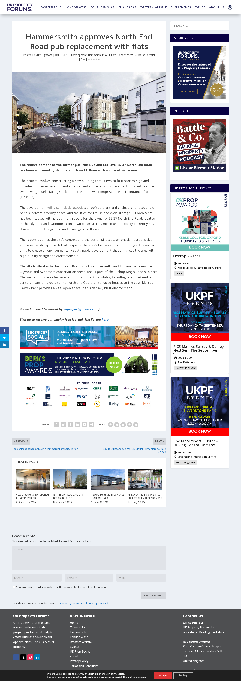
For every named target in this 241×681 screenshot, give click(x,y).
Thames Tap (78, 627)
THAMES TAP (127, 7)
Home (74, 622)
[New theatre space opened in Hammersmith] (33, 479)
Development (79, 55)
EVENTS (200, 7)
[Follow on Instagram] (30, 657)
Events (74, 646)
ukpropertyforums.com (80, 309)
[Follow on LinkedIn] (37, 657)
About (74, 656)
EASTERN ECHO (51, 7)
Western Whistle (81, 642)
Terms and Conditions (84, 666)
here (105, 319)
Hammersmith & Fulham (102, 55)
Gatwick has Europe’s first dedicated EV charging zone (145, 496)
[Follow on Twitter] (23, 657)
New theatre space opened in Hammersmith (32, 496)
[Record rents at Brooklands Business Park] (108, 479)
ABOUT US (216, 7)
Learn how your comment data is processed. (83, 603)
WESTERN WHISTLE (153, 7)
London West (125, 55)
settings (140, 677)
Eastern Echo (78, 632)
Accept (163, 675)
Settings (183, 675)
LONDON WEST (76, 7)
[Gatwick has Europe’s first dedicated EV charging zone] (145, 479)
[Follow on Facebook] (16, 657)
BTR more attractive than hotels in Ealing (69, 496)
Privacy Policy (79, 661)
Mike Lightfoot (43, 55)
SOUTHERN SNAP (103, 7)
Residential (148, 55)
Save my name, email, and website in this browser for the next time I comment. (61, 587)
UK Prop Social (80, 651)
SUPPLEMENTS (181, 7)
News (137, 55)
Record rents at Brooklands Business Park (108, 496)
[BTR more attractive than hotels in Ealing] (70, 479)
